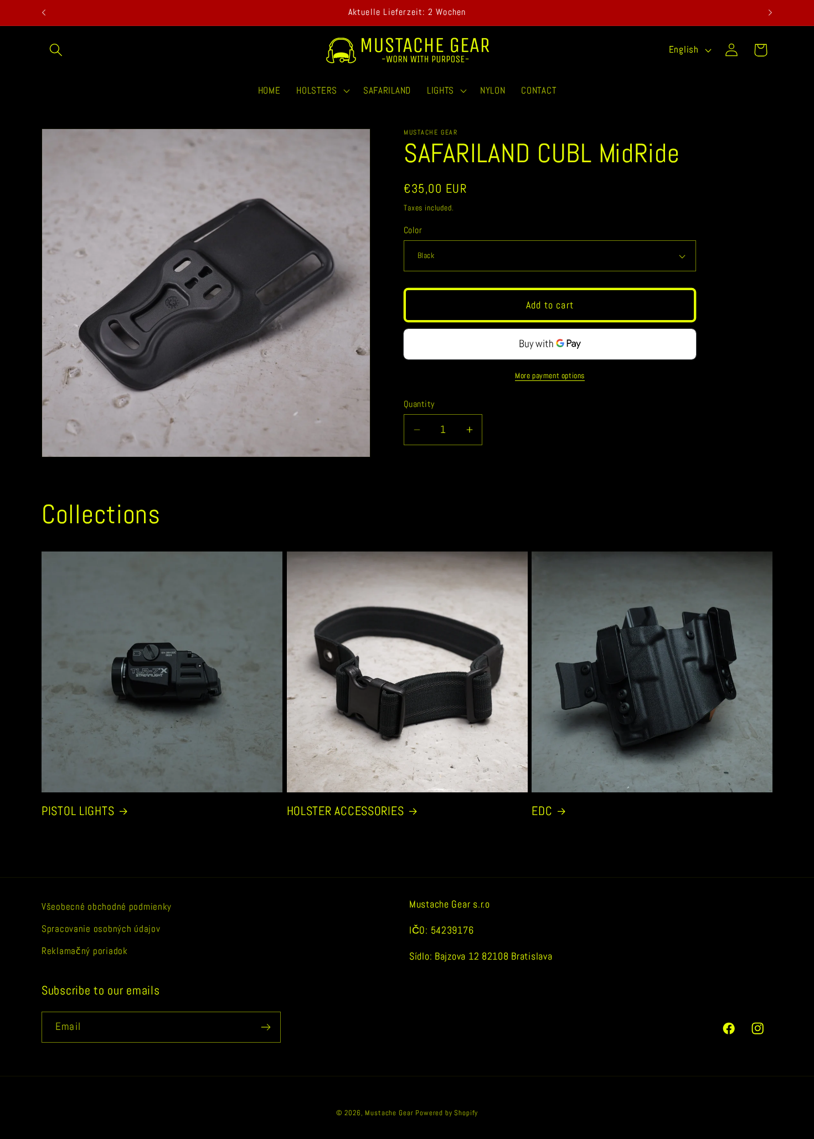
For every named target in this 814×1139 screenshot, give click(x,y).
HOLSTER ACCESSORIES (345, 810)
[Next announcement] (770, 12)
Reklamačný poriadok (85, 951)
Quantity (419, 404)
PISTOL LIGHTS (78, 810)
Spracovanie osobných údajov (101, 929)
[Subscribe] (265, 1027)
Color (413, 230)
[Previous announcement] (44, 12)
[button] (56, 50)
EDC (542, 810)
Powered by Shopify (446, 1112)
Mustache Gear (389, 1112)
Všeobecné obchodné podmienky (107, 907)
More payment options (550, 375)
